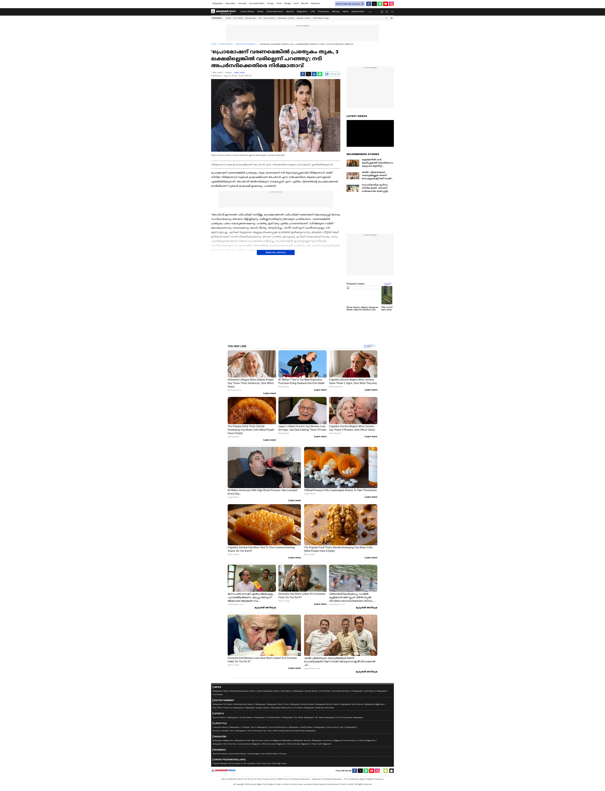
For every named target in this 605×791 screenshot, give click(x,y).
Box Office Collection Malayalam (228, 708)
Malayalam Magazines (223, 740)
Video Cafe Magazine (321, 744)
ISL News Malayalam (304, 717)
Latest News (247, 11)
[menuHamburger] (387, 12)
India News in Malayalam (292, 691)
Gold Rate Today (321, 18)
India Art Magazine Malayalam (278, 740)
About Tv (242, 779)
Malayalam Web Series (352, 704)
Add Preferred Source (348, 4)
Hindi (295, 3)
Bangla (287, 3)
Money (336, 11)
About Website (229, 779)
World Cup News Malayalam (350, 717)
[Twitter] (374, 4)
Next (391, 18)
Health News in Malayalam (312, 727)
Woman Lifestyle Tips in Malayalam (229, 731)
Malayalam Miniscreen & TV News (287, 708)
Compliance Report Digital (360, 779)
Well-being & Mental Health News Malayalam (294, 731)
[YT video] (385, 4)
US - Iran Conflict (267, 18)
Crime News (324, 691)
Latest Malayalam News (267, 691)
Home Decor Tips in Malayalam (341, 727)
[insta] (391, 4)
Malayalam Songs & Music (257, 708)
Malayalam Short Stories (224, 744)
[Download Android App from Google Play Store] (385, 770)
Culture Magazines (367, 740)
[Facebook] (368, 4)
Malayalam (217, 3)
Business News (220, 754)
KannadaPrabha (256, 3)
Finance (283, 754)
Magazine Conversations (345, 740)
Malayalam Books (302, 740)
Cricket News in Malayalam (252, 717)
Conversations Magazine (249, 744)
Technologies (253, 754)
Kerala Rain (250, 18)
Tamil (279, 3)
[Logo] (224, 11)
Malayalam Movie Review (302, 704)
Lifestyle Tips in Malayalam (254, 727)
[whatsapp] (380, 4)
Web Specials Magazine (298, 744)
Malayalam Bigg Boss (374, 704)
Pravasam (323, 11)
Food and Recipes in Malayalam (284, 727)
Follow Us (334, 74)
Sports (290, 11)
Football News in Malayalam (280, 717)
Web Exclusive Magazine (273, 744)
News (260, 11)
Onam (228, 18)
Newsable (230, 3)
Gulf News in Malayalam (375, 691)
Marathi (304, 3)
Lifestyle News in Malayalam (226, 727)
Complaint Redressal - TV (334, 779)
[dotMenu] (370, 11)
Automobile (357, 11)
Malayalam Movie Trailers (328, 704)
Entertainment (275, 11)
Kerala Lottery (303, 18)
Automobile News (237, 754)
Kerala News (311, 691)
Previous (386, 18)
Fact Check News (270, 754)
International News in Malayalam (347, 691)
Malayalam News (220, 691)
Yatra (345, 11)
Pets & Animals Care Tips (260, 731)
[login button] (383, 12)
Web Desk (239, 72)
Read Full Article (276, 252)
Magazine (302, 11)
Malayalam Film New (222, 704)
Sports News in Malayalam (225, 717)
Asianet (223, 770)
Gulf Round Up (264, 763)
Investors (379, 779)
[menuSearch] (392, 12)
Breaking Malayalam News (242, 691)
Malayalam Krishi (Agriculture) (248, 740)
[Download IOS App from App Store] (391, 770)
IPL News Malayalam (325, 717)
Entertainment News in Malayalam (250, 704)
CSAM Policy (282, 779)
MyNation (315, 3)
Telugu (270, 3)
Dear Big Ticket (279, 763)
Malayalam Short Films (278, 704)
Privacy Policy (268, 779)
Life (313, 11)
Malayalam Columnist (322, 740)
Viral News (218, 694)
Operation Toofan (286, 18)
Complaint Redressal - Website (305, 779)
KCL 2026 (238, 18)
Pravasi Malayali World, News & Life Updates (234, 763)
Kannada (242, 3)
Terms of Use (254, 779)
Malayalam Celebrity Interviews (319, 708)
